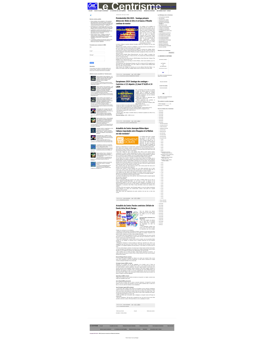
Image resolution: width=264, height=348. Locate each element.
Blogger (136, 337)
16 (161, 174)
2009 (160, 218)
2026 (160, 110)
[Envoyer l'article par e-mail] (132, 74)
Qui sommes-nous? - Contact (164, 10)
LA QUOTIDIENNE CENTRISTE (165, 33)
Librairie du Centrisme (149, 10)
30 (161, 141)
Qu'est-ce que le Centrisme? (101, 10)
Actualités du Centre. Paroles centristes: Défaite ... (166, 160)
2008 (160, 219)
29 (161, 142)
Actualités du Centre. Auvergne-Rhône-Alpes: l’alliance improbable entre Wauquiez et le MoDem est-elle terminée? (134, 131)
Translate (167, 105)
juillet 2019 (162, 131)
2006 (160, 223)
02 (161, 196)
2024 (160, 114)
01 (161, 198)
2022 (160, 117)
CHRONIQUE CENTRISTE (164, 21)
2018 (160, 203)
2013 (160, 211)
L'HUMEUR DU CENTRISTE (164, 29)
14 (161, 177)
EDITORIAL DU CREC (163, 25)
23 (161, 162)
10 (161, 183)
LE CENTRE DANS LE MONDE (165, 35)
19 (161, 169)
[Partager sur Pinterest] (139, 74)
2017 (160, 205)
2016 (160, 206)
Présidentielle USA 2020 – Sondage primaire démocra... (167, 153)
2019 (160, 122)
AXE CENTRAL (162, 18)
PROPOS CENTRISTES (163, 42)
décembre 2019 (163, 123)
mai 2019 (162, 134)
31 (161, 139)
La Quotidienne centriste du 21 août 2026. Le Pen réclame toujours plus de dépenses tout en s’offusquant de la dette (104, 145)
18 (161, 170)
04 (161, 193)
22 (161, 164)
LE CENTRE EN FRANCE (164, 38)
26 (161, 147)
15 (161, 175)
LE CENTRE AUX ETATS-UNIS (164, 34)
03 (161, 194)
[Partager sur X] (137, 74)
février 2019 (162, 200)
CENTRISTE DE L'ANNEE (164, 19)
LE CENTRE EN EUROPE (164, 37)
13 (161, 178)
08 (161, 186)
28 (161, 144)
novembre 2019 (163, 125)
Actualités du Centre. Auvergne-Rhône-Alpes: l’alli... (167, 158)
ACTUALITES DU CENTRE (124, 122)
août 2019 (162, 129)
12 (161, 180)
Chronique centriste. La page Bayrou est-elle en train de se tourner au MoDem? (104, 129)
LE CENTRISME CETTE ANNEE (165, 40)
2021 (160, 118)
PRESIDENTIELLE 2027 (163, 41)
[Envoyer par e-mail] (134, 74)
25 (161, 149)
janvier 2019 (162, 201)
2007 (160, 221)
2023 (160, 115)
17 (161, 172)
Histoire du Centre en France (135, 10)
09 (161, 185)
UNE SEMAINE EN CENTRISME (165, 45)
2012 (160, 213)
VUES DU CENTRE (162, 47)
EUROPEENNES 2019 (133, 122)
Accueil (90, 10)
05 (161, 191)
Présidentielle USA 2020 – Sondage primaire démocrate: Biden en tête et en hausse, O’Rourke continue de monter (134, 21)
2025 (160, 112)
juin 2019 (162, 133)
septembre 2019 (163, 128)
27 (161, 145)
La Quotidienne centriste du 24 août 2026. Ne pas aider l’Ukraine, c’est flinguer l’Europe (104, 163)
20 (161, 167)
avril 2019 (162, 136)
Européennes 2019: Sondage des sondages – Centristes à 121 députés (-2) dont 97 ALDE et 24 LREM (134, 84)
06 (161, 190)
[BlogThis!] (135, 74)
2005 (160, 224)
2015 (160, 208)
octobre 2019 (162, 126)
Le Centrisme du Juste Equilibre (118, 10)
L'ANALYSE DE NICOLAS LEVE (165, 26)
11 (161, 182)
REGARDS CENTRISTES (163, 44)
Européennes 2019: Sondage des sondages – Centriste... (167, 155)
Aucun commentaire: (126, 74)
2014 (160, 210)
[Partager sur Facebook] (138, 74)
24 (161, 150)
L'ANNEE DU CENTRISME (164, 27)
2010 (160, 216)
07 (161, 188)
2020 (160, 120)
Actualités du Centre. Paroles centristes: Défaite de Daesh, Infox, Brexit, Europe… (135, 207)
